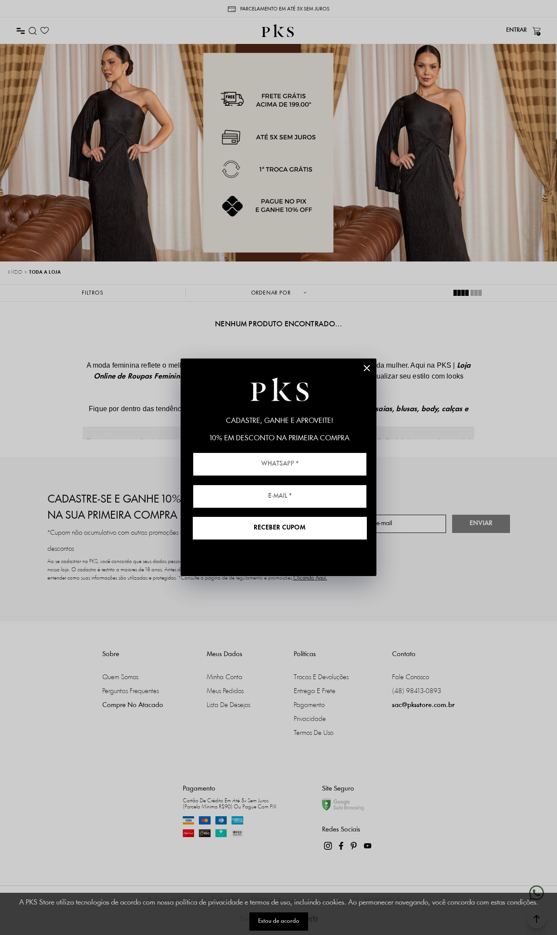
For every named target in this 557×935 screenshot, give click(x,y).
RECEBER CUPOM (279, 528)
